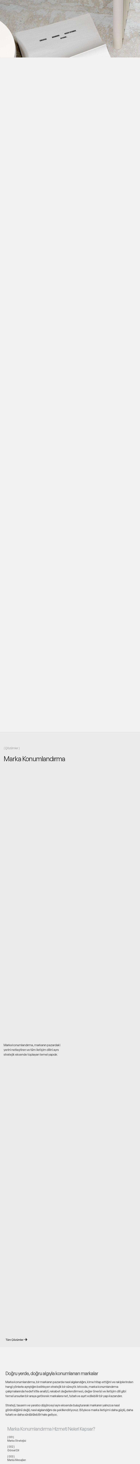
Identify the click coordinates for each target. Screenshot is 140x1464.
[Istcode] (17, 6)
